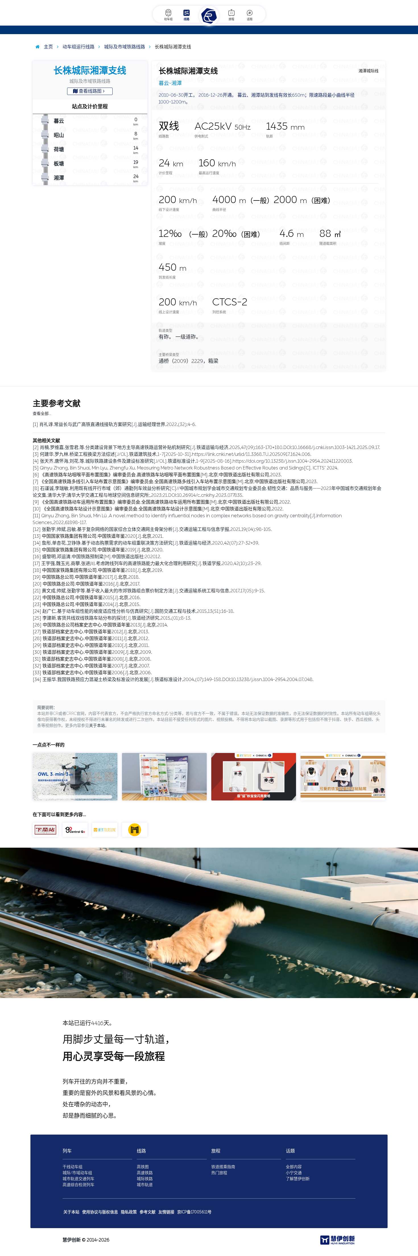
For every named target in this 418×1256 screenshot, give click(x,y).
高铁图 (143, 1166)
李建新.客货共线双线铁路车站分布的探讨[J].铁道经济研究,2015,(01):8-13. (116, 618)
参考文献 (148, 1212)
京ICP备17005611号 (194, 1212)
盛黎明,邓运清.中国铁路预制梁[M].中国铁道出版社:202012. (101, 556)
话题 (250, 19)
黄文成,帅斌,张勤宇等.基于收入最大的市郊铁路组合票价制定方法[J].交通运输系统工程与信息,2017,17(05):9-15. (153, 590)
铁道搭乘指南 (223, 1166)
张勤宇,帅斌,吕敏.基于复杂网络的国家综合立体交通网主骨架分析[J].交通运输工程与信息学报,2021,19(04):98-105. (157, 529)
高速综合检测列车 (78, 1184)
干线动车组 (72, 1166)
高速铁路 (145, 1172)
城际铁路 (145, 1178)
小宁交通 (294, 1172)
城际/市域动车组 (77, 1172)
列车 (67, 1151)
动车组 (168, 19)
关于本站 (97, 725)
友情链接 (166, 1212)
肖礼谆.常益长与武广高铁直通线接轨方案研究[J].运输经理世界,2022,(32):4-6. (117, 424)
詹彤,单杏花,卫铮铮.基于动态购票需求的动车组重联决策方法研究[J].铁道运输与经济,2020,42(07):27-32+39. (150, 543)
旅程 (231, 19)
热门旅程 (219, 1172)
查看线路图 (90, 91)
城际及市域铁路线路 (124, 46)
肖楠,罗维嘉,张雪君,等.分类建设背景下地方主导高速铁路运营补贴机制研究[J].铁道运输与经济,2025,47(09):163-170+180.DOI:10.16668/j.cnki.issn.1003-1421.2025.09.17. (210, 447)
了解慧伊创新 (298, 1178)
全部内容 (294, 1166)
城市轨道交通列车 (78, 1178)
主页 (48, 46)
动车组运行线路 (77, 46)
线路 (186, 19)
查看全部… (42, 413)
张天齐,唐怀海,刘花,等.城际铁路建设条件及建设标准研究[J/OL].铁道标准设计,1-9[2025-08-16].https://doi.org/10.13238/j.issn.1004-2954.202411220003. (196, 461)
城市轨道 (145, 1184)
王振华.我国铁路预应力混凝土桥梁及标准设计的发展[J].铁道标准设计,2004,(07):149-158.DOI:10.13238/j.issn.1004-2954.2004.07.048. (178, 679)
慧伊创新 (72, 1240)
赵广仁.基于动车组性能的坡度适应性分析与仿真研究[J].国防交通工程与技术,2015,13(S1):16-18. (138, 611)
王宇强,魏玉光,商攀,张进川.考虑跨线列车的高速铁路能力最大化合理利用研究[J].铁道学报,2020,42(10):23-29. (151, 563)
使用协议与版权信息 (100, 1212)
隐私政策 (129, 1212)
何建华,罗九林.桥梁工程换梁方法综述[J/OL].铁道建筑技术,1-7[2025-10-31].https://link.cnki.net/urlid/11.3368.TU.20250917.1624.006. (175, 454)
